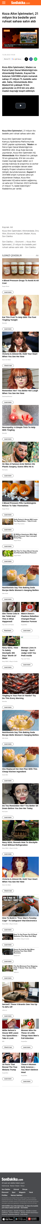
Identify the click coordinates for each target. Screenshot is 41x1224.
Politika (4, 1195)
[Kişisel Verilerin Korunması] (29, 1212)
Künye (22, 1186)
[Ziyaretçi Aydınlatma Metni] (10, 1214)
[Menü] (3, 2)
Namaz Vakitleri (16, 1195)
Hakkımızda (5, 1186)
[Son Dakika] (20, 2)
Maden (30, 144)
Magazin (22, 1192)
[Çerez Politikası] (14, 1212)
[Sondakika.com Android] (20, 1219)
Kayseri (30, 172)
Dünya (24, 1189)
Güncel (16, 1189)
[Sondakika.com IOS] (8, 1219)
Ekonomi (5, 1192)
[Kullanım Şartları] (7, 1211)
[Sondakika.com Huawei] (33, 1219)
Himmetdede (8, 155)
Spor (14, 1192)
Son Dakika (6, 1189)
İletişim (17, 1186)
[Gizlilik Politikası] (19, 1211)
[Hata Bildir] (24, 1214)
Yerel (31, 1192)
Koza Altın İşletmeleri (12, 131)
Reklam (12, 1186)
